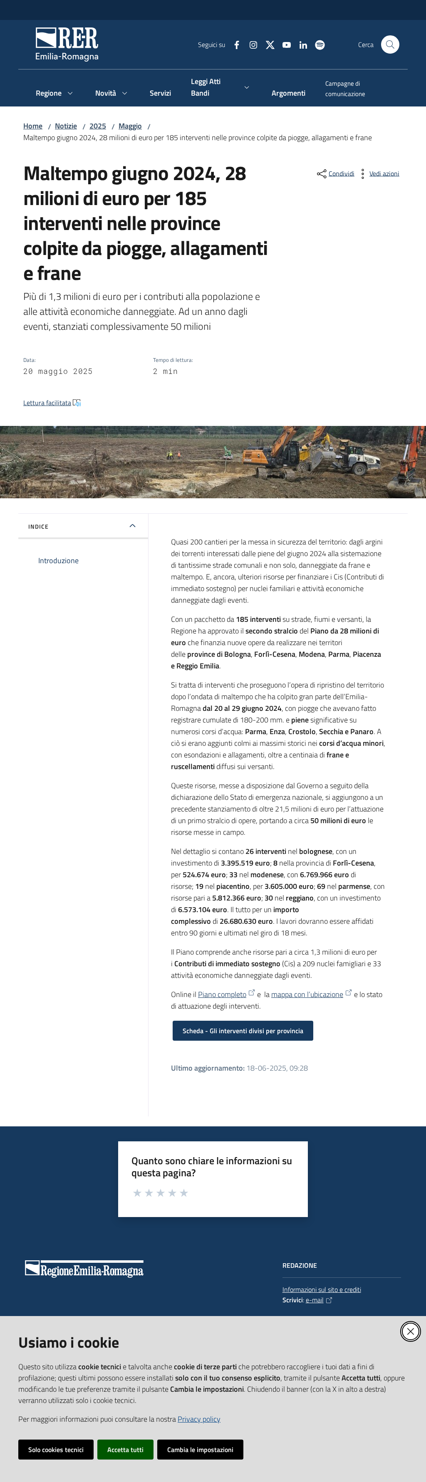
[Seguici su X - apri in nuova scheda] (266, 44)
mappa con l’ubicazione (307, 994)
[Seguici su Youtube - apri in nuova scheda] (283, 44)
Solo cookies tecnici (56, 1450)
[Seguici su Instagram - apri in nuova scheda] (250, 44)
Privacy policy (199, 1419)
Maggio (130, 125)
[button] (390, 44)
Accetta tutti (125, 1450)
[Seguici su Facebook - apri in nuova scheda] (233, 44)
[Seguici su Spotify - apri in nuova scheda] (316, 44)
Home (32, 125)
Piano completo (222, 994)
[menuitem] (357, 89)
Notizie (66, 125)
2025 (97, 125)
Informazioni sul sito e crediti (321, 1289)
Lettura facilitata (47, 403)
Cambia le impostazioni (200, 1450)
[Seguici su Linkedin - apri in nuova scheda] (300, 44)
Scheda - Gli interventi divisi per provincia (243, 1031)
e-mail (315, 1300)
